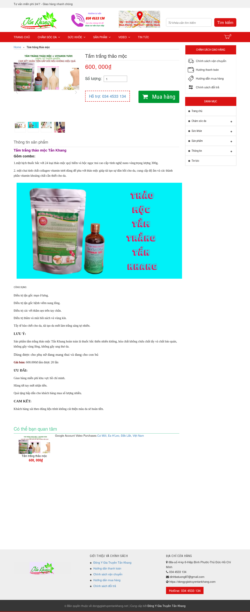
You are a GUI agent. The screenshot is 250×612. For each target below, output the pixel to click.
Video (122, 37)
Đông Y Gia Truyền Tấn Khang (112, 562)
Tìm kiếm (225, 22)
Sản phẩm (100, 37)
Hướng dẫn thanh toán (107, 568)
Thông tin (196, 150)
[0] (227, 37)
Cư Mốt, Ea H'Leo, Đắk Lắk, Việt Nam (120, 435)
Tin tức (143, 37)
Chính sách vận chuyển (107, 574)
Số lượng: (93, 78)
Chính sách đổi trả (104, 586)
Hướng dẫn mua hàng (107, 580)
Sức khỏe (75, 37)
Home (17, 47)
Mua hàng (163, 96)
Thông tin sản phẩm (31, 142)
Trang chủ (22, 37)
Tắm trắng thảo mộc (34, 456)
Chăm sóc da (47, 37)
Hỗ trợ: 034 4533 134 (107, 96)
